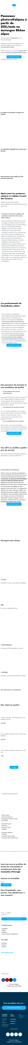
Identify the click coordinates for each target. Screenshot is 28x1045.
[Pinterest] (7, 980)
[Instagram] (11, 980)
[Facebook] (3, 980)
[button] (14, 56)
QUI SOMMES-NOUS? (21, 1016)
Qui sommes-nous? (7, 953)
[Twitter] (14, 980)
